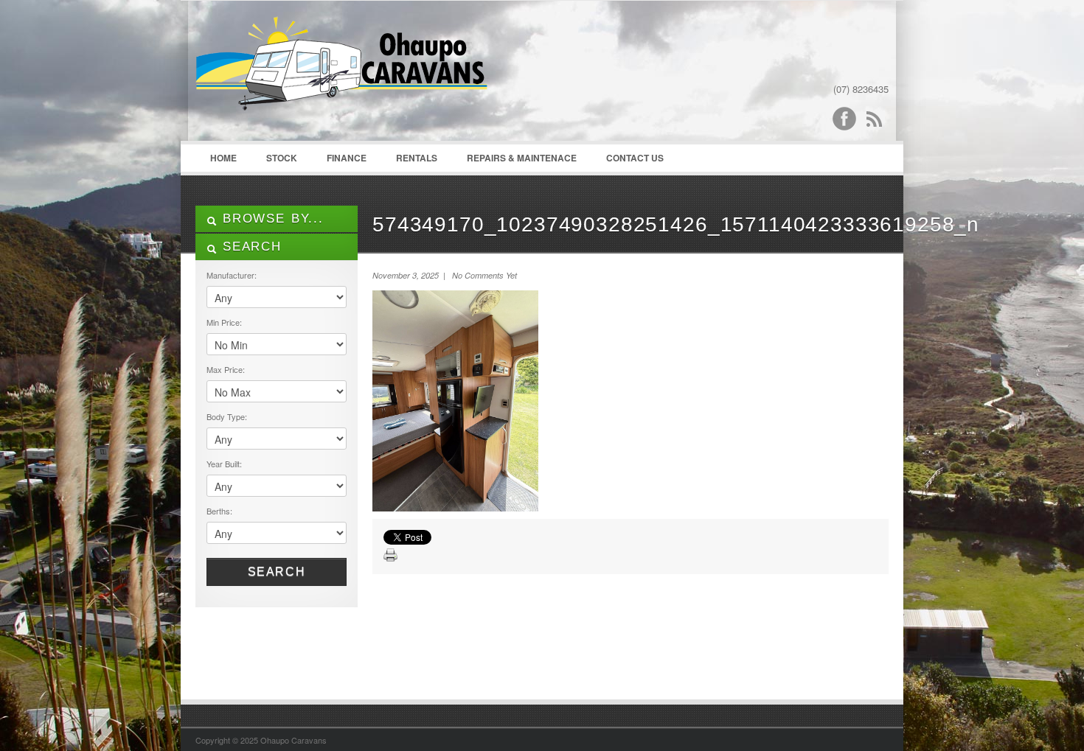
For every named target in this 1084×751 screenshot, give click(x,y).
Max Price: (225, 369)
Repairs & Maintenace (522, 157)
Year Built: (224, 463)
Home (223, 157)
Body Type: (226, 416)
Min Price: (224, 322)
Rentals (416, 157)
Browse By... (270, 219)
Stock (281, 157)
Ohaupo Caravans (341, 74)
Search (277, 571)
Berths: (219, 511)
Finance (346, 157)
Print (390, 555)
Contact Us (635, 157)
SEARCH (249, 247)
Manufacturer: (231, 275)
